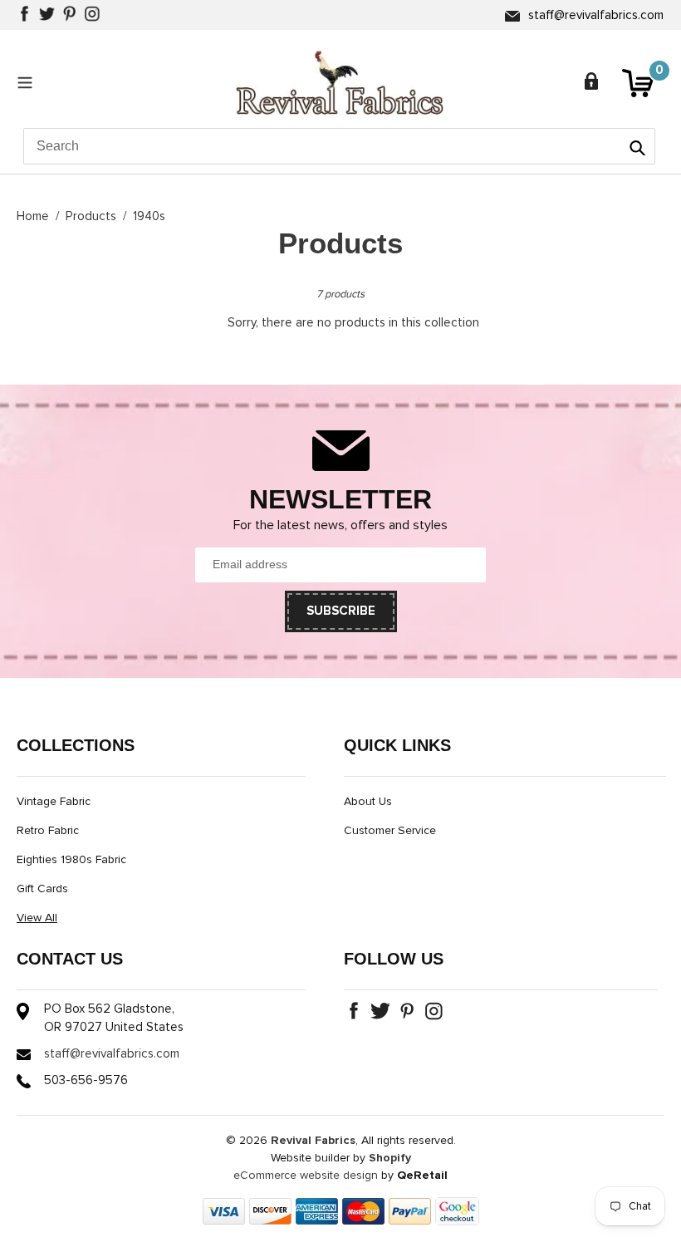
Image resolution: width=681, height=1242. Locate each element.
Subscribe (340, 611)
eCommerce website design (305, 1175)
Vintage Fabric (54, 802)
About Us (368, 802)
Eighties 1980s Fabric (71, 860)
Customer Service (390, 831)
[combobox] (339, 146)
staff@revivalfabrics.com (596, 15)
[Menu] (29, 82)
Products (91, 216)
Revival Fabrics (313, 1140)
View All (37, 918)
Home (33, 216)
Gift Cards (42, 889)
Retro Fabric (48, 831)
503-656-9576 (86, 1080)
